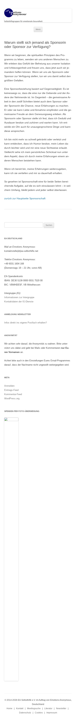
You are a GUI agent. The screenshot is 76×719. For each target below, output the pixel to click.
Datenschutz (25, 712)
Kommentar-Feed (13, 394)
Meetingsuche (34, 708)
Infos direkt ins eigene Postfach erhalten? (25, 322)
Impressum (51, 712)
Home (9, 708)
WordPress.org (11, 398)
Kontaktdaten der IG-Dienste (18, 301)
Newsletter (61, 708)
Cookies (39, 712)
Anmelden (9, 386)
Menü (38, 29)
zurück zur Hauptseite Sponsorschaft (24, 198)
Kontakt (19, 708)
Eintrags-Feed (11, 390)
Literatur (48, 708)
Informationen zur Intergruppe (19, 297)
